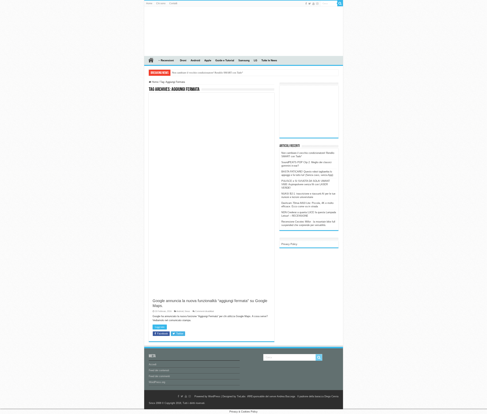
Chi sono (161, 3)
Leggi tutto (160, 327)
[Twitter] (309, 3)
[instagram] (317, 3)
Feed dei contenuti (159, 370)
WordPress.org (157, 382)
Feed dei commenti (159, 376)
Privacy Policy (289, 244)
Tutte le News (269, 60)
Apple (207, 60)
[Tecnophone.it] (165, 30)
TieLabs (241, 396)
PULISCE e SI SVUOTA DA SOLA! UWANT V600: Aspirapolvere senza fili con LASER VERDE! (305, 184)
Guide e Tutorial (224, 60)
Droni (183, 60)
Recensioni (167, 60)
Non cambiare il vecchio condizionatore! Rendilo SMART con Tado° (207, 72)
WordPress (214, 396)
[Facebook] (306, 3)
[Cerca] (340, 3)
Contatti (173, 3)
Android (195, 60)
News (187, 311)
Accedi (152, 364)
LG (255, 60)
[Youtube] (313, 3)
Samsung (244, 60)
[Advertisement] (309, 111)
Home (149, 3)
